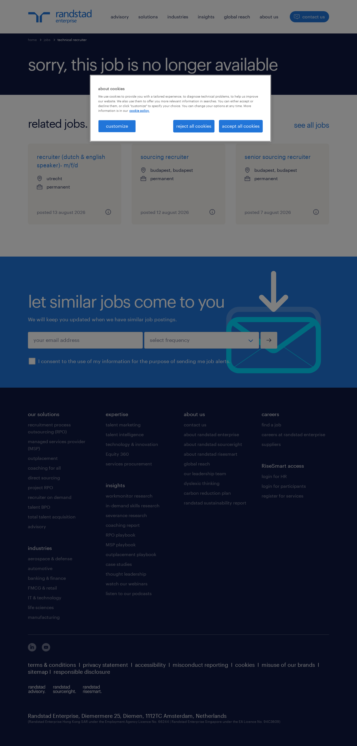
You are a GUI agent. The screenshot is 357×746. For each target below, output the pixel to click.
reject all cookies (193, 126)
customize (117, 126)
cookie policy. (139, 110)
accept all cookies (241, 126)
